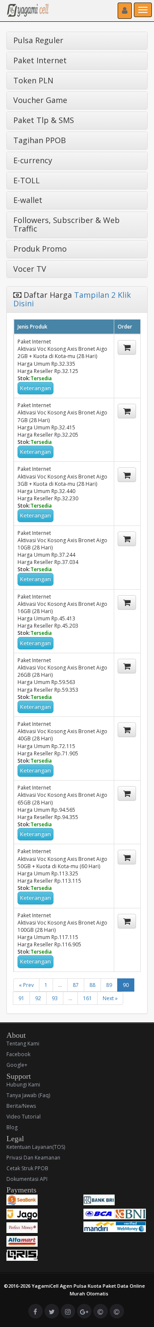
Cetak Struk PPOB (27, 1168)
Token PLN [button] (33, 80)
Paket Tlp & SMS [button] (43, 120)
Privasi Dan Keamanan (33, 1157)
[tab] (77, 41)
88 (92, 985)
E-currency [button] (32, 160)
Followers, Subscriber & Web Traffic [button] (66, 224)
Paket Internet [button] (40, 60)
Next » (110, 998)
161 (87, 998)
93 (55, 998)
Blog (12, 1127)
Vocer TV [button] (29, 269)
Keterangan (35, 388)
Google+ (16, 1065)
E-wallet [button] (27, 200)
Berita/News (21, 1106)
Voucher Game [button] (40, 100)
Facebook (18, 1054)
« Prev (26, 985)
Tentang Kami (22, 1043)
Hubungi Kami (23, 1084)
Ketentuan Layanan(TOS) (35, 1147)
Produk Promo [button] (40, 249)
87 (76, 985)
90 (126, 985)
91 (21, 998)
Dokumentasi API (26, 1179)
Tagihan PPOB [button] (39, 140)
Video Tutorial (23, 1116)
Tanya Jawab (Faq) (28, 1095)
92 (38, 998)
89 (109, 985)
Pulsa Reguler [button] (38, 40)
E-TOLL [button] (26, 180)
